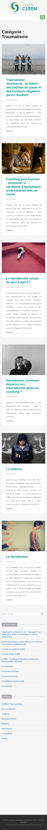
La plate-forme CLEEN (11, 654)
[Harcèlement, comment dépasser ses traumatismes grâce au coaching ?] (23, 360)
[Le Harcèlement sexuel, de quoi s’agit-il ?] (23, 257)
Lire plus (9, 131)
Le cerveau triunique (10, 671)
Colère (4, 739)
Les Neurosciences (10, 676)
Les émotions (7, 666)
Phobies (5, 724)
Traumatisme (7, 734)
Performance (7, 729)
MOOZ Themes (18, 825)
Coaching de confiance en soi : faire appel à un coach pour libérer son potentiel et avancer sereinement (21, 634)
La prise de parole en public (13, 649)
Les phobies (7, 686)
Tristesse (5, 714)
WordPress (37, 825)
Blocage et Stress (9, 719)
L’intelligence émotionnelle (13, 681)
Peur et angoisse (9, 709)
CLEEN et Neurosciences (12, 704)
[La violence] (23, 448)
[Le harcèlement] (23, 536)
